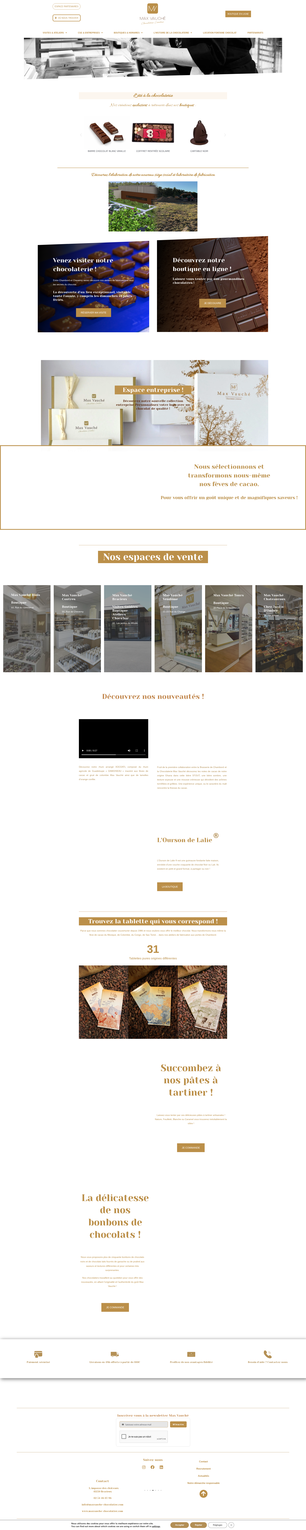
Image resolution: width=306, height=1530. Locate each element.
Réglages (217, 1524)
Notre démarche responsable (203, 1483)
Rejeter (198, 1524)
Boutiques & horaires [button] (127, 33)
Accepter (179, 1524)
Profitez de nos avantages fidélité (191, 1362)
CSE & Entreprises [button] (89, 33)
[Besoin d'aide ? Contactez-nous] (268, 1354)
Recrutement (203, 1468)
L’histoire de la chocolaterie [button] (171, 33)
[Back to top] (204, 1494)
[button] (54, 32)
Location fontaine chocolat (220, 33)
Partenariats (255, 33)
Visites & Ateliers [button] (53, 33)
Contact (203, 1461)
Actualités (203, 1475)
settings (156, 1526)
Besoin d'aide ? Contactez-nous (268, 1362)
